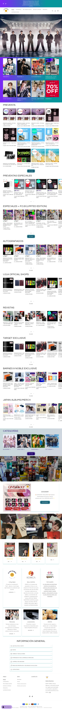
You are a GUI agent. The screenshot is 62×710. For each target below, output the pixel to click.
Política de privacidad (23, 707)
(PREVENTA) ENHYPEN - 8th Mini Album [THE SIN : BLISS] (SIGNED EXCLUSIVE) (8, 260)
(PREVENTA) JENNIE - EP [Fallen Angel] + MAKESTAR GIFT (23, 124)
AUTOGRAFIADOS (36, 76)
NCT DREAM (49, 449)
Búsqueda (19, 679)
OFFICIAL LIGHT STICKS (37, 98)
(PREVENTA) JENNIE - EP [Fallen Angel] (37, 124)
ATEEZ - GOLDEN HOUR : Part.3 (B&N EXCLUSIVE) (52, 384)
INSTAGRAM (45, 502)
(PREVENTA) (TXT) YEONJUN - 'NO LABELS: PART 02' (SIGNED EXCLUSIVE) (30, 260)
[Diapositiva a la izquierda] (28, 201)
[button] (52, 11)
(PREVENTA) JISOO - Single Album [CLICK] (9, 143)
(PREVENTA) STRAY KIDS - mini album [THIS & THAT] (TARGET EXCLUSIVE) (52, 354)
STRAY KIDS (20, 449)
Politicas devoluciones (21, 683)
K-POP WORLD (32, 706)
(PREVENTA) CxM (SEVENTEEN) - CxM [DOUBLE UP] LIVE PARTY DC (9, 164)
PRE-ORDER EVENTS (7, 683)
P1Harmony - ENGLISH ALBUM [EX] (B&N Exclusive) (29, 384)
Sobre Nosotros (50, 681)
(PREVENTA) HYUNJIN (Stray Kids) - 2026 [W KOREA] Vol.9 (29, 323)
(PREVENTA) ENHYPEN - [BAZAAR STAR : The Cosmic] (52, 323)
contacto (11, 633)
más (51, 559)
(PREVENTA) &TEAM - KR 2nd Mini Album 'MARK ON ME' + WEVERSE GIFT (41, 193)
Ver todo (31, 171)
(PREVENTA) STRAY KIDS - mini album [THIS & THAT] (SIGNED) (19, 259)
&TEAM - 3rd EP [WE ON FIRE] (41, 415)
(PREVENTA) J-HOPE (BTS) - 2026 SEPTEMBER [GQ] (8, 323)
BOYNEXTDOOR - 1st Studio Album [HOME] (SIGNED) (18, 224)
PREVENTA (6, 76)
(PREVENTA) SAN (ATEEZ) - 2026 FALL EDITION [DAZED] (19, 323)
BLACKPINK (6, 449)
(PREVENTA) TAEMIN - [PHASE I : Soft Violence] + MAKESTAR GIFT (8, 191)
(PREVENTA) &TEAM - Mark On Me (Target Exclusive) (19, 290)
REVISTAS (19, 76)
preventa (30, 630)
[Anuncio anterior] (20, 4)
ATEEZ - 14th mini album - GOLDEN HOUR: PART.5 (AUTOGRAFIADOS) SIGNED (8, 225)
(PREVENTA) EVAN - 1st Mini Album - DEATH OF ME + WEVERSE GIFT (18, 193)
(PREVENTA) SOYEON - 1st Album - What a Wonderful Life (52, 143)
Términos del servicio (21, 685)
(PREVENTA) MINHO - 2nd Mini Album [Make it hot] (51, 164)
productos (11, 592)
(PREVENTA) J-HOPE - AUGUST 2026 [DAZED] (40, 323)
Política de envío (40, 707)
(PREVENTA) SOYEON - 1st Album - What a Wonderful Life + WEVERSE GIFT (37, 143)
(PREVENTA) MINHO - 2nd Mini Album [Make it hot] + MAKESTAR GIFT (37, 164)
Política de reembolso (15, 707)
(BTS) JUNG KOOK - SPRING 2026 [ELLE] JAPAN (51, 416)
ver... (9, 561)
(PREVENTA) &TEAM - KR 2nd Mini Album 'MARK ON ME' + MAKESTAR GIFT (52, 193)
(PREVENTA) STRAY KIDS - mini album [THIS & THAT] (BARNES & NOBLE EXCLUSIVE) (8, 385)
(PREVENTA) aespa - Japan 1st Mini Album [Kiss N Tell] (8, 416)
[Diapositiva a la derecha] (33, 201)
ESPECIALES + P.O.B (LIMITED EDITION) (51, 77)
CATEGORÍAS (6, 681)
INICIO (4, 679)
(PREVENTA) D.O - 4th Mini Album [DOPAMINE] (23, 164)
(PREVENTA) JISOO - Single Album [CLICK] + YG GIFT (52, 124)
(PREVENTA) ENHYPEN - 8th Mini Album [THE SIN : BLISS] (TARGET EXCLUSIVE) (30, 291)
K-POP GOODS (7, 98)
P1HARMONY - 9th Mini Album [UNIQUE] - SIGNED (41, 224)
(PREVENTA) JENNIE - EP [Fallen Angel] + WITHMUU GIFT (9, 124)
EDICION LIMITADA (7, 685)
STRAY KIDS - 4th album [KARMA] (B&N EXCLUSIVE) (40, 384)
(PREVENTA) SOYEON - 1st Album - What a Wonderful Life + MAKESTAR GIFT (23, 143)
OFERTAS (48, 98)
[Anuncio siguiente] (41, 4)
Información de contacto (48, 707)
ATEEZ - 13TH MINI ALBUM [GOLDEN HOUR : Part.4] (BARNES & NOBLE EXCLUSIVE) (19, 385)
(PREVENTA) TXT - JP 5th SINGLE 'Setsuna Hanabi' (19, 415)
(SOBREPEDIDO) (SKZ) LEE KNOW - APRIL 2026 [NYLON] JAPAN (30, 416)
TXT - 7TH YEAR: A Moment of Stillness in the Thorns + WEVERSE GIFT (30, 222)
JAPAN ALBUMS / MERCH (21, 99)
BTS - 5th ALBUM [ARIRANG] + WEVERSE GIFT (51, 222)
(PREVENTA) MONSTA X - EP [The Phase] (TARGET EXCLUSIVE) (8, 290)
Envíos (18, 681)
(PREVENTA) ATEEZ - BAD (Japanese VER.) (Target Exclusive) (41, 290)
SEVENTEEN (34, 449)
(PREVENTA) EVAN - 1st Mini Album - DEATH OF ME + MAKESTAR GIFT (29, 191)
